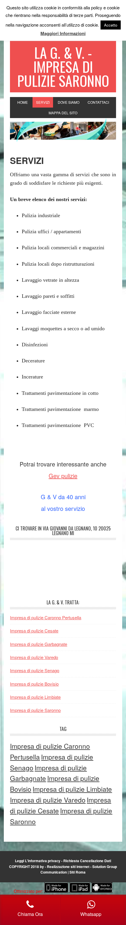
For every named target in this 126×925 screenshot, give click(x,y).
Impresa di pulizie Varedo (34, 657)
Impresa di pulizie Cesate (34, 630)
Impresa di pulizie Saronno (35, 710)
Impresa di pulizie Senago (34, 670)
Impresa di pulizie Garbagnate (38, 644)
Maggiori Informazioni (63, 33)
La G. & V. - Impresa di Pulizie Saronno (63, 66)
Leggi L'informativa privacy (37, 860)
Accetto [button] (110, 25)
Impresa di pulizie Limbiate (35, 697)
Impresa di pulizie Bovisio (34, 684)
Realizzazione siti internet (68, 866)
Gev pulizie (63, 475)
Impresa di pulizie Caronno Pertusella (45, 617)
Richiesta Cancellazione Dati (87, 860)
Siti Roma (77, 872)
